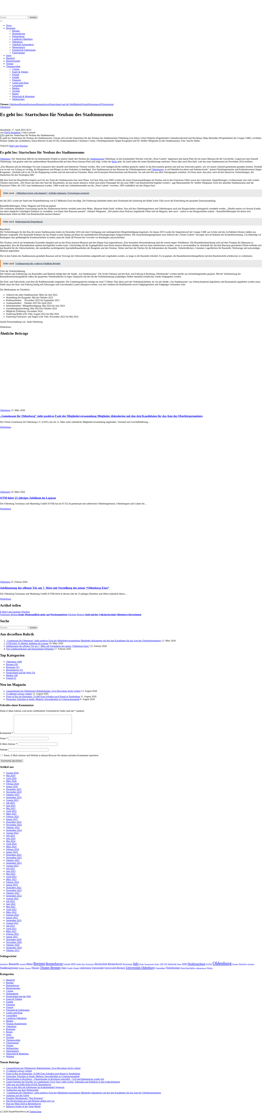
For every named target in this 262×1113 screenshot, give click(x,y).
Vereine (9, 63)
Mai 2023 (10, 874)
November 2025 (14, 792)
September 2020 (14, 947)
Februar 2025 (12, 816)
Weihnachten (18, 99)
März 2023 (11, 879)
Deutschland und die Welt (61, 104)
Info (136, 963)
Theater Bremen (50, 967)
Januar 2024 (12, 852)
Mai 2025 (10, 808)
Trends (70, 968)
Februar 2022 (12, 915)
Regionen (10, 28)
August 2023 (12, 865)
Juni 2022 (10, 904)
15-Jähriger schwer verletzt (19, 693)
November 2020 (14, 942)
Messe (179, 964)
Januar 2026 (12, 786)
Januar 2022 (12, 917)
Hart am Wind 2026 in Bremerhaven (23, 1103)
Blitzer (29, 964)
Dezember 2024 (13, 822)
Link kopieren (14, 612)
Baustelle (14, 963)
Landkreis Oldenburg (22, 39)
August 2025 (12, 800)
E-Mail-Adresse (8, 744)
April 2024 (11, 844)
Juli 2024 (10, 835)
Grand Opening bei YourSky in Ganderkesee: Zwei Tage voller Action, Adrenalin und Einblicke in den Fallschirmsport (63, 1082)
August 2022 (12, 898)
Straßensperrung (9, 967)
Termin (21, 968)
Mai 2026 (10, 775)
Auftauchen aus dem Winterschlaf (22, 1090)
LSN (165, 964)
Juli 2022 (10, 901)
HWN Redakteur (12, 132)
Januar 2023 (12, 885)
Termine (28, 968)
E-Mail (3, 612)
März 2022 (11, 912)
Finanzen (16, 80)
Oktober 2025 (12, 794)
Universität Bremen (114, 967)
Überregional (18, 52)
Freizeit (15, 74)
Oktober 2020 (12, 945)
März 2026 (11, 781)
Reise (114, 161)
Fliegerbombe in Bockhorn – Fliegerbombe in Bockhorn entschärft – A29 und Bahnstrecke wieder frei (55, 1079)
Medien (15, 88)
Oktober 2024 (12, 827)
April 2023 (11, 876)
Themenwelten (13, 66)
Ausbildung (4, 964)
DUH (73, 964)
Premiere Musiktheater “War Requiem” (25, 1098)
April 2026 (11, 778)
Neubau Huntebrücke (16, 1023)
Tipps (63, 968)
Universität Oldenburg (140, 967)
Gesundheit (17, 85)
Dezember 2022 (13, 887)
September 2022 (14, 895)
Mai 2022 (10, 906)
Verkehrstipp (173, 967)
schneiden (250, 964)
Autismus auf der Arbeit (17, 1095)
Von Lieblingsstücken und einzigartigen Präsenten (30, 649)
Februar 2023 (12, 882)
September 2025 (14, 797)
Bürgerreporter (13, 61)
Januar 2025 (12, 819)
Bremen (16, 31)
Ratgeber (243, 964)
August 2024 (12, 833)
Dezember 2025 (13, 789)
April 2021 (11, 928)
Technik (16, 91)
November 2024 (14, 824)
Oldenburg (17, 42)
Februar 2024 (12, 849)
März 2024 (11, 846)
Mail (11, 146)
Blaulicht (10, 58)
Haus (83, 964)
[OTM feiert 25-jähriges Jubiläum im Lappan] (54, 489)
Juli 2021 (10, 926)
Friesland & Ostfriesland (23, 50)
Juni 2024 (10, 838)
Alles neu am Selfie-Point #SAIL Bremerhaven (28, 1084)
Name (4, 738)
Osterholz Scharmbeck (23, 44)
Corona (15, 69)
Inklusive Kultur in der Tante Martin (23, 1106)
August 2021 (12, 923)
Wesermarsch (18, 47)
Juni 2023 (10, 871)
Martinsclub (172, 964)
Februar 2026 (12, 783)
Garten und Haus (20, 82)
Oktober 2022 (12, 893)
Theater (35, 967)
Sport (8, 55)
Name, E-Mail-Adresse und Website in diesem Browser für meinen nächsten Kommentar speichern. (51, 755)
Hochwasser (128, 964)
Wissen (210, 968)
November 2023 (14, 857)
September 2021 (14, 920)
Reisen (15, 93)
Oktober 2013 (12, 950)
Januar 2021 (12, 936)
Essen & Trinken (20, 72)
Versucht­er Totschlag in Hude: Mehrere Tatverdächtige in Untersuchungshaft (42, 699)
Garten (78, 964)
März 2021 (11, 931)
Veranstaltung (160, 968)
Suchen (33, 17)
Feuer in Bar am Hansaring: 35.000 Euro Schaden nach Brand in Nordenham (43, 696)
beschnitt (23, 964)
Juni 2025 (10, 805)
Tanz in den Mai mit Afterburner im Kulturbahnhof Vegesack (35, 1087)
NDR (184, 964)
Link (16, 146)
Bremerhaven (18, 33)
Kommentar (6, 733)
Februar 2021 (12, 934)
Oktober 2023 (12, 860)
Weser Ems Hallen (187, 968)
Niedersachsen (196, 963)
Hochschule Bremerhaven (108, 963)
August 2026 (12, 773)
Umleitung (85, 967)
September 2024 (14, 830)
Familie (15, 77)
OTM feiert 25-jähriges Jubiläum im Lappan (28, 497)
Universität (98, 967)
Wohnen (10, 1056)
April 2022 (11, 909)
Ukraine (76, 968)
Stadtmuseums (97, 159)
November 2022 (14, 890)
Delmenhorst (18, 36)
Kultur (157, 964)
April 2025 (11, 811)
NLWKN (209, 964)
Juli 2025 (10, 803)
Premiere (235, 964)
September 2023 (14, 863)
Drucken (23, 146)
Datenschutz (35, 1111)
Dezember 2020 (13, 939)
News (9, 25)
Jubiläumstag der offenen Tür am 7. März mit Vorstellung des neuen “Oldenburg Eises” (54, 587)
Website (4, 749)
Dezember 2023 (13, 854)
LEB (161, 964)
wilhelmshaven (201, 968)
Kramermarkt (149, 964)
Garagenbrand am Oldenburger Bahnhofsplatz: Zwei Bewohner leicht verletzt (43, 691)
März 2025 (11, 814)
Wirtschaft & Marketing (23, 96)
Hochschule (90, 964)
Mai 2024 (10, 841)
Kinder (141, 964)
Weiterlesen (5, 427)
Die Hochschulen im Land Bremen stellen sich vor (30, 1101)
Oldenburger (157, 169)
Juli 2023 (10, 868)
